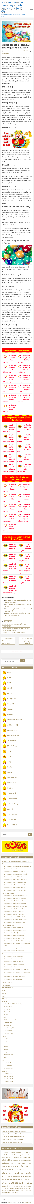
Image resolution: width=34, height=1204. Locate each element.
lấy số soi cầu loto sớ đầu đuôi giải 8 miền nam (16, 969)
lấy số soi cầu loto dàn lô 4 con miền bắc (15, 884)
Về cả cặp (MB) (12, 730)
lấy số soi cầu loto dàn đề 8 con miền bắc (15, 903)
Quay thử (10, 809)
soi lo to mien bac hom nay (18, 1188)
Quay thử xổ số (8, 1073)
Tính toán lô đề (8, 621)
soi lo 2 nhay (23, 1186)
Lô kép (9, 761)
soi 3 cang (10, 1160)
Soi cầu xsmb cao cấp (8, 864)
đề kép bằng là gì (7, 626)
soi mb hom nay (12, 1190)
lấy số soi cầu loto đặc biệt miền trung (14, 933)
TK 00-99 (10, 788)
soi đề (23, 1190)
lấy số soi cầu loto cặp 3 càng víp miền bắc (15, 895)
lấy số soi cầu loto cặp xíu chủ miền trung (15, 930)
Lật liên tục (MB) (12, 725)
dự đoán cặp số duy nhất (20, 1157)
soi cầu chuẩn (11, 1169)
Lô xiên (9, 756)
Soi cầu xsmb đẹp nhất (8, 893)
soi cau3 (16, 1160)
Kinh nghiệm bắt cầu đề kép (9, 630)
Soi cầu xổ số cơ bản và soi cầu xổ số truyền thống (8, 641)
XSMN (9, 677)
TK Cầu (4, 1017)
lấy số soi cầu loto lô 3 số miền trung (14, 938)
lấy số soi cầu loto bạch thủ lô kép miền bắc (15, 874)
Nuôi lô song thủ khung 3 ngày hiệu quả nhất (26, 641)
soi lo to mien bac (9, 1188)
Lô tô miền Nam (12, 798)
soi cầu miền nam (12, 1177)
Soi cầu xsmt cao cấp (8, 925)
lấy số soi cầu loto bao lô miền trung (13, 927)
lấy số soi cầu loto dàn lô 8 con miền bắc (15, 890)
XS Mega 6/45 (11, 698)
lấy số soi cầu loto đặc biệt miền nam (14, 961)
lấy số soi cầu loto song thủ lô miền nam (14, 976)
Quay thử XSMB (12, 814)
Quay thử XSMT (12, 819)
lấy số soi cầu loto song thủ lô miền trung (15, 948)
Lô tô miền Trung (12, 804)
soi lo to (28, 1186)
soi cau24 (28, 1160)
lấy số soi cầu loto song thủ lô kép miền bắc (15, 919)
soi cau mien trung (19, 1163)
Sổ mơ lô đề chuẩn (7, 982)
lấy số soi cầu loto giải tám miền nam (14, 964)
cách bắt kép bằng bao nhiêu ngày (12, 624)
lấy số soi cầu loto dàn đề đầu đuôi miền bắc (16, 879)
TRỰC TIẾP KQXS (7, 988)
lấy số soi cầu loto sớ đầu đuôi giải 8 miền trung (17, 941)
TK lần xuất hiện (12, 783)
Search (22, 661)
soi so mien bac (19, 1190)
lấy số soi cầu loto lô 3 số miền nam (13, 966)
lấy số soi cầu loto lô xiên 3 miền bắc (14, 911)
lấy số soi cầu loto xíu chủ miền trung (14, 950)
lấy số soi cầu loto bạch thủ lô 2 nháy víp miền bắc (17, 866)
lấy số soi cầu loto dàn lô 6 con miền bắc (15, 887)
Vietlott (9, 693)
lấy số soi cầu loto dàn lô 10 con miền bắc (15, 882)
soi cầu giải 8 (21, 1169)
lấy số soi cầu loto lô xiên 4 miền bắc (14, 914)
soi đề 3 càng (28, 1190)
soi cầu (20, 1166)
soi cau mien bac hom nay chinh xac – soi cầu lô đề (12, 6)
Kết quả (9, 688)
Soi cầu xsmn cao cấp (8, 954)
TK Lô (4, 1036)
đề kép (24, 624)
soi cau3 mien (22, 1160)
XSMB (9, 672)
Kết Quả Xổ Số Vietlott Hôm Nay (13, 1004)
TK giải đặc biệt (12, 777)
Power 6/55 (10, 709)
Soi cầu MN (23, 1176)
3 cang (4, 1152)
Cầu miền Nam (11, 740)
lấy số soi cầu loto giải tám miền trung (14, 935)
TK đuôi (9, 772)
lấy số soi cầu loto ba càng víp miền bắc (14, 868)
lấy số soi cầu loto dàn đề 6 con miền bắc (15, 901)
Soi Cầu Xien (22, 1179)
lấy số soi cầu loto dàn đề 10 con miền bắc (15, 906)
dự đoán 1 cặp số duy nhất (20, 1155)
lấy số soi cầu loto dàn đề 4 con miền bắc (15, 898)
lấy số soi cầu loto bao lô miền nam (13, 956)
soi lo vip (26, 1188)
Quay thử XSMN (12, 825)
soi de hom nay (12, 1186)
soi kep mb (18, 1186)
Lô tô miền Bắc (11, 793)
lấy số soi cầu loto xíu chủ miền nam (13, 979)
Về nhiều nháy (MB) (13, 735)
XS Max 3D (10, 714)
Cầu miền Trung (12, 746)
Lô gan (9, 751)
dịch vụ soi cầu (23, 1152)
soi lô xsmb (6, 1190)
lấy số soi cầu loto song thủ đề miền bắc (15, 917)
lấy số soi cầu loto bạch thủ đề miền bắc (15, 871)
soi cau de (6, 1163)
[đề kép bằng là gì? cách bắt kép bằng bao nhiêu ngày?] (17, 31)
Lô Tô (3, 1060)
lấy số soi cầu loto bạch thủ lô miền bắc (14, 876)
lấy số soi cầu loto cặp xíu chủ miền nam (14, 958)
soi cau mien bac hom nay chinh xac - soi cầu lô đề (15, 51)
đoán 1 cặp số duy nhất (10, 1192)
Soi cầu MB (14, 1172)
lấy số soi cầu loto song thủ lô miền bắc (14, 922)
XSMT (9, 683)
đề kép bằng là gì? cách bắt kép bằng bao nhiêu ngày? (16, 628)
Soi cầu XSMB (18, 1182)
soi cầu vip (13, 1179)
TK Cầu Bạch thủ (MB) (14, 719)
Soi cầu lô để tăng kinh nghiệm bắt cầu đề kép (14, 632)
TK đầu (9, 767)
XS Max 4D (10, 704)
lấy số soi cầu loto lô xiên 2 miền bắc (14, 909)
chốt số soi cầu (12, 1152)
